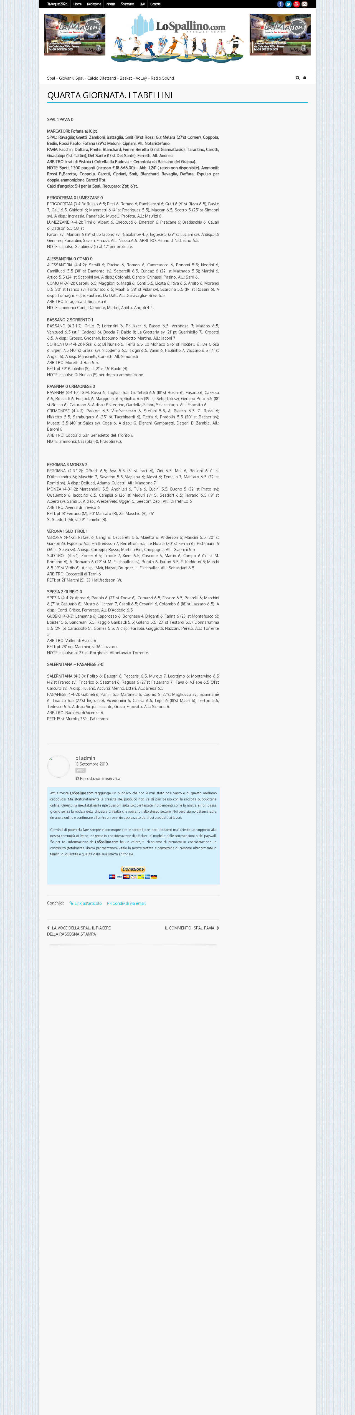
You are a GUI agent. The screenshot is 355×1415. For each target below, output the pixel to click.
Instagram (304, 4)
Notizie (110, 4)
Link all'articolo (88, 903)
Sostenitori (127, 4)
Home (77, 4)
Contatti (155, 4)
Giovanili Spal (71, 78)
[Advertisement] (259, 145)
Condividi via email (129, 903)
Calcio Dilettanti (101, 78)
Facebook (280, 4)
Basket (126, 78)
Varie (80, 770)
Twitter (288, 4)
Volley (141, 78)
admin (88, 758)
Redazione (94, 4)
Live (142, 4)
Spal (51, 78)
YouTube (296, 4)
